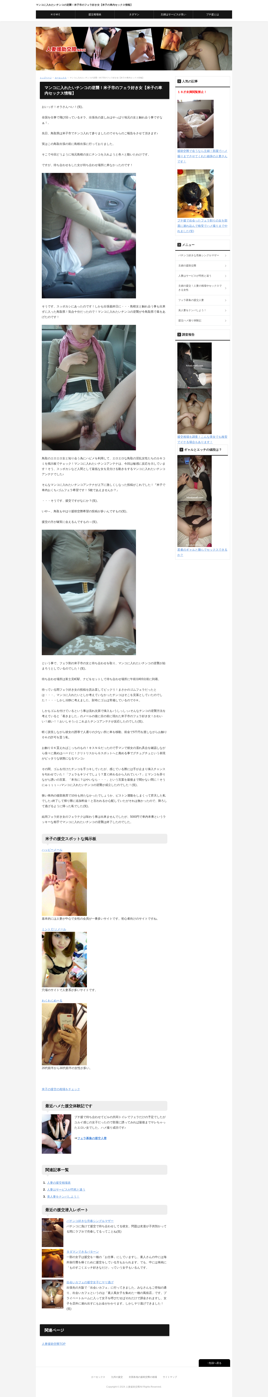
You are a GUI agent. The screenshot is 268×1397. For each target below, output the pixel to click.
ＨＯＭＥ (55, 14)
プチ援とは (212, 14)
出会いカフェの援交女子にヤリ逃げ (90, 1282)
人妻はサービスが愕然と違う (66, 1189)
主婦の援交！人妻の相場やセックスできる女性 (200, 287)
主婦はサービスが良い (173, 14)
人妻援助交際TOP (54, 1343)
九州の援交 (117, 1377)
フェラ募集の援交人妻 (92, 1138)
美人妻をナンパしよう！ (63, 1196)
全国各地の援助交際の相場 (143, 1377)
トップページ (46, 78)
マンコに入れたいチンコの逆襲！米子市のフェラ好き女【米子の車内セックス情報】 (84, 4)
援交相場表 (94, 14)
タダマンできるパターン (83, 1251)
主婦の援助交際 (187, 265)
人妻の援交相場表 (59, 1182)
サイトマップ (170, 1377)
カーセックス (61, 78)
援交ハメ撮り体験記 (189, 320)
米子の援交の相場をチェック (61, 1089)
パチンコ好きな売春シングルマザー (90, 1221)
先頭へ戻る (215, 1363)
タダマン (134, 14)
